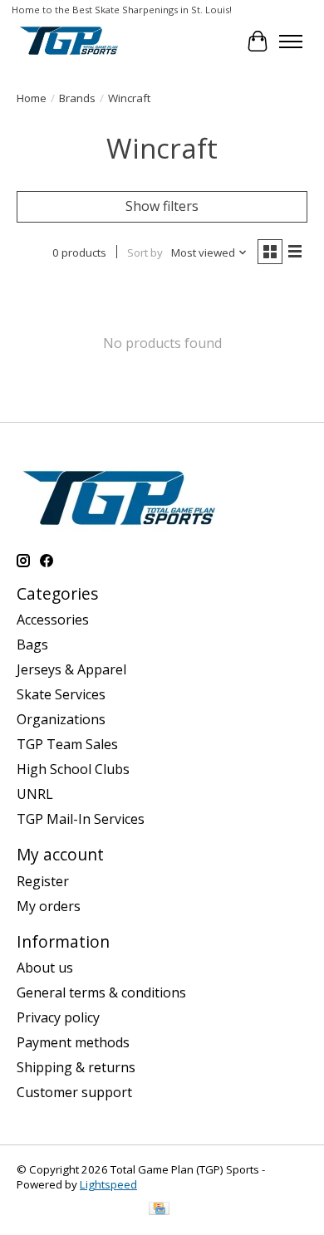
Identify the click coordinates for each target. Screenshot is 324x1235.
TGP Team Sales (67, 744)
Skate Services (61, 694)
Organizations (61, 719)
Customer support (74, 1092)
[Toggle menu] (290, 41)
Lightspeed (108, 1184)
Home (32, 98)
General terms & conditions (101, 992)
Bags (32, 644)
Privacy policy (58, 1017)
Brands (77, 98)
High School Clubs (73, 769)
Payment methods (73, 1042)
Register (43, 881)
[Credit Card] (159, 1210)
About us (45, 967)
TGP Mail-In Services (81, 819)
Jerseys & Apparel (71, 669)
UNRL (35, 794)
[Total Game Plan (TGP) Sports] (68, 41)
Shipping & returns (76, 1067)
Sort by (145, 252)
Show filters (162, 206)
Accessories (53, 619)
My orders (49, 906)
